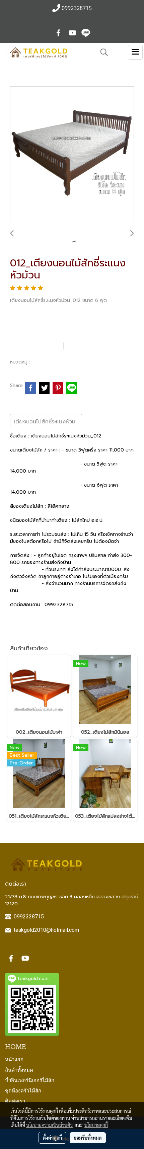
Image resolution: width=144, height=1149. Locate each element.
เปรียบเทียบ (88, 346)
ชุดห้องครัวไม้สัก (23, 1090)
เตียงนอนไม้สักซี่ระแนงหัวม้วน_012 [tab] (48, 422)
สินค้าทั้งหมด (19, 1069)
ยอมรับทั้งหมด (88, 1138)
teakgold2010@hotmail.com (46, 930)
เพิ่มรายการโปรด (35, 346)
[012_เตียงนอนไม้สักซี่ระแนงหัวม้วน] (72, 154)
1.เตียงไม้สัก (46, 362)
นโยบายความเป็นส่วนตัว (49, 1125)
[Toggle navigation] (135, 52)
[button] (102, 52)
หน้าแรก (14, 1059)
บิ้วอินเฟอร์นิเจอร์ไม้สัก (29, 1080)
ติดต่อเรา (15, 1100)
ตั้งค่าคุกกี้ (52, 1138)
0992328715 (29, 916)
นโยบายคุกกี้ (96, 1125)
